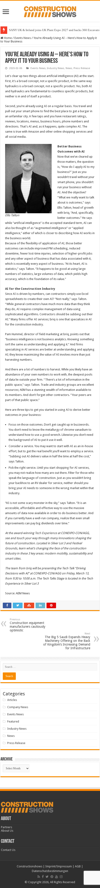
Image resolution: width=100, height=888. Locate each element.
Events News (22, 38)
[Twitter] (47, 876)
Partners (6, 827)
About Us (7, 830)
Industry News (55, 68)
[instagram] (61, 876)
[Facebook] (42, 876)
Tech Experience (46, 533)
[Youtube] (56, 876)
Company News (17, 707)
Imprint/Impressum (58, 866)
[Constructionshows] (50, 10)
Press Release (81, 68)
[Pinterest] (52, 876)
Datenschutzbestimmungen (50, 871)
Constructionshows (29, 866)
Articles (12, 700)
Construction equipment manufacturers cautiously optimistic (27, 625)
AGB (78, 866)
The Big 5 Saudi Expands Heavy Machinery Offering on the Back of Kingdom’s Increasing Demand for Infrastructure (66, 641)
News (69, 68)
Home (7, 38)
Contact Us (8, 850)
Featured (13, 721)
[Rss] (38, 876)
